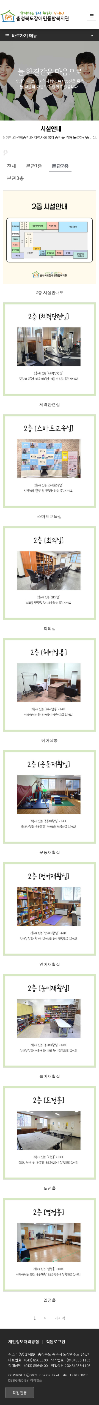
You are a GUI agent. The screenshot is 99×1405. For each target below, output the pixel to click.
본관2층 (60, 165)
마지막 (59, 1318)
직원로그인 (55, 1341)
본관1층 (34, 165)
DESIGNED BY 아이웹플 (25, 1380)
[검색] (5, 152)
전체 (11, 165)
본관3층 (15, 178)
